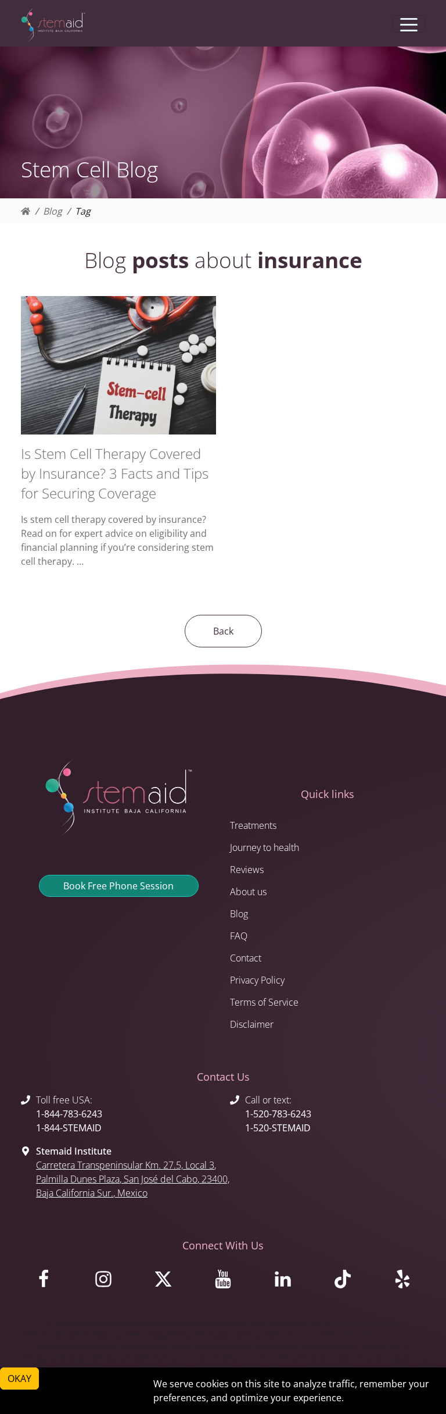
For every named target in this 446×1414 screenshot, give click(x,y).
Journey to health (264, 847)
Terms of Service (264, 1002)
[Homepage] (25, 211)
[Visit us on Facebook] (44, 1282)
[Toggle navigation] (409, 24)
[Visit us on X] (163, 1282)
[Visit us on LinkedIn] (282, 1282)
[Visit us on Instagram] (104, 1282)
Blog (52, 211)
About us (248, 891)
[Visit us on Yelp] (402, 1282)
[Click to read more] (118, 365)
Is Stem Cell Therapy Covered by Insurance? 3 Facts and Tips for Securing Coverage (114, 473)
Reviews (247, 869)
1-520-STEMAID (278, 1127)
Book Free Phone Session (118, 885)
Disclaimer (252, 1024)
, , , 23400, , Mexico (132, 1179)
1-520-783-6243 (278, 1113)
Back (223, 631)
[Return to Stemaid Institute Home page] (53, 25)
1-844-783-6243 (69, 1113)
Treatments (253, 825)
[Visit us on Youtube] (223, 1282)
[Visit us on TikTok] (342, 1282)
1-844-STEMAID (69, 1127)
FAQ (238, 935)
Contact (245, 958)
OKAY (19, 1378)
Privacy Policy (257, 980)
